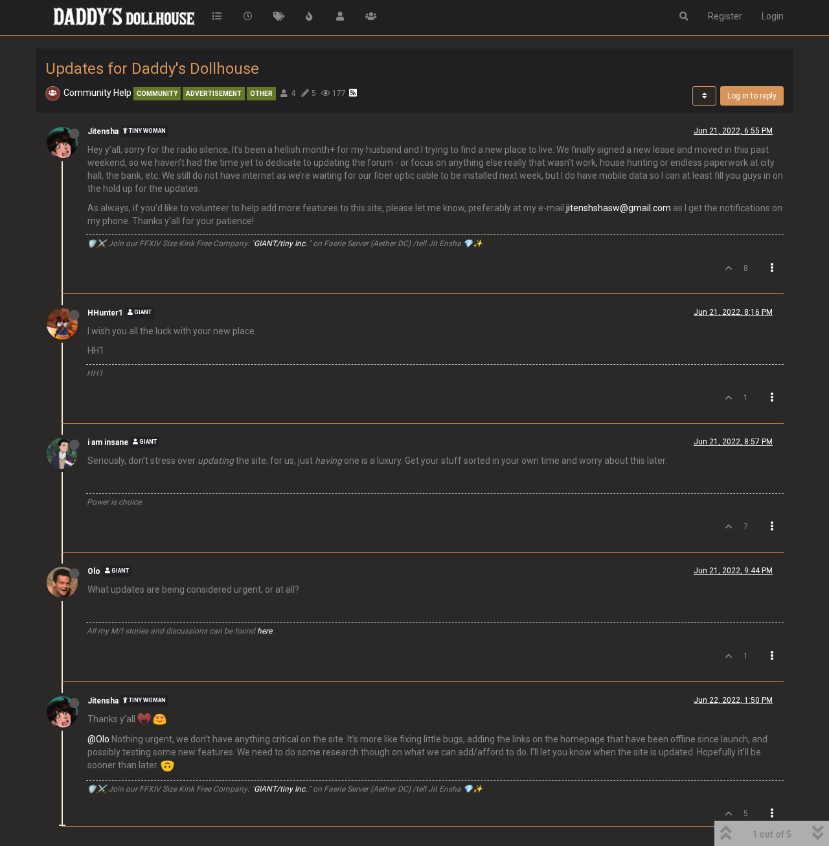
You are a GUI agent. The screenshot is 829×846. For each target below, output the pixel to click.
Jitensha (103, 131)
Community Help (97, 92)
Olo (93, 571)
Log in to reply (752, 95)
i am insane (107, 442)
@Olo (98, 739)
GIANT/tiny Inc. (280, 243)
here (264, 630)
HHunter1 (105, 312)
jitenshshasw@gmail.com (618, 208)
